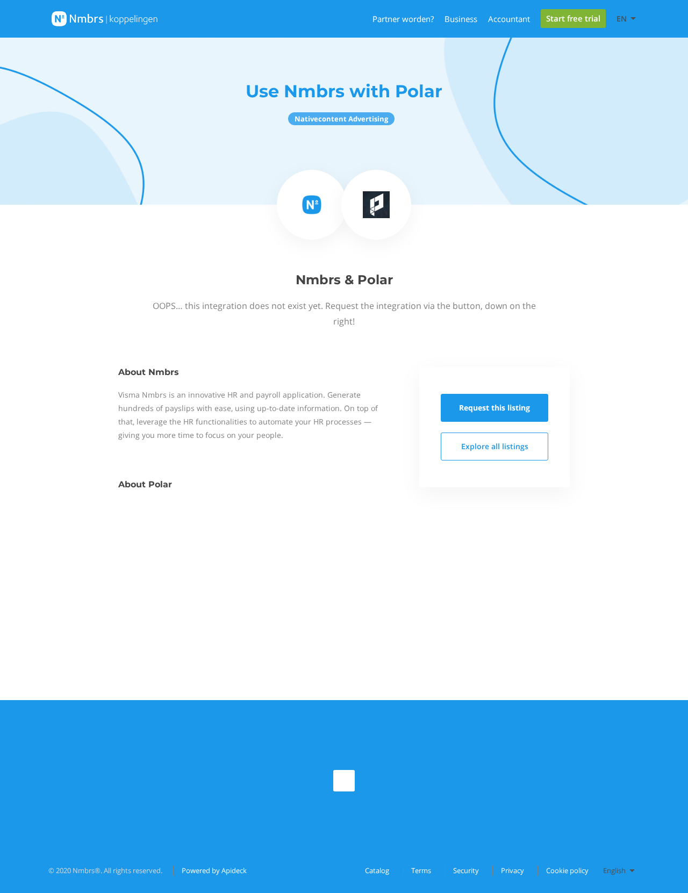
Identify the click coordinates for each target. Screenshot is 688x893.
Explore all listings (494, 446)
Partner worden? (403, 18)
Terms (421, 870)
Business (461, 18)
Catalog (377, 870)
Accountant (509, 18)
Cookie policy (567, 870)
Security (466, 870)
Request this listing (494, 407)
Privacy (512, 870)
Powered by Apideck (214, 870)
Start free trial (573, 18)
